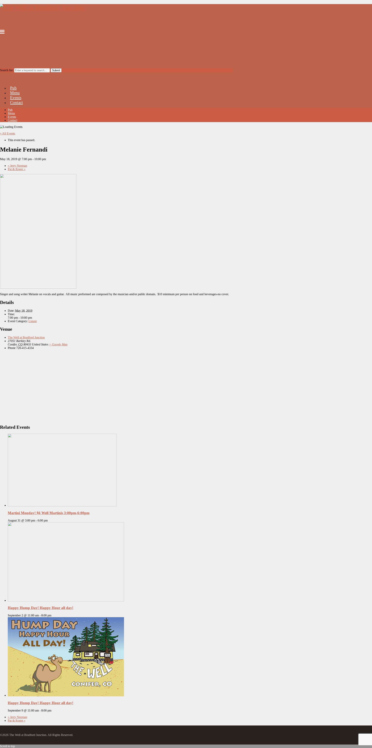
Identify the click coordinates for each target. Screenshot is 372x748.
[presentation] (62, 505)
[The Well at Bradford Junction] (42, 7)
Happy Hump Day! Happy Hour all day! (40, 608)
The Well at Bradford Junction (26, 337)
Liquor (32, 321)
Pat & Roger (16, 169)
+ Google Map (58, 344)
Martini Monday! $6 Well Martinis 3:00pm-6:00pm (49, 513)
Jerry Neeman (17, 165)
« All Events (7, 133)
